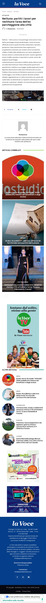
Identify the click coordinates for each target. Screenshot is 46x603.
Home (4, 11)
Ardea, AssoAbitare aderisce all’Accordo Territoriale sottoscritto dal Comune (23, 242)
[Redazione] (4, 28)
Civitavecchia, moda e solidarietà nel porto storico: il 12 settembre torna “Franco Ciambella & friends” (23, 287)
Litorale (19, 436)
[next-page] (7, 296)
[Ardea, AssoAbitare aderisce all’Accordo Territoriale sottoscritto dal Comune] (23, 223)
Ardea (22, 189)
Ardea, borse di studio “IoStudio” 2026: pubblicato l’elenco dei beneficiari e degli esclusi (23, 194)
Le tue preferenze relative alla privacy (24, 597)
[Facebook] (17, 577)
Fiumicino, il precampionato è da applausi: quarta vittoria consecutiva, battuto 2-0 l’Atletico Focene (29, 425)
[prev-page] (3, 296)
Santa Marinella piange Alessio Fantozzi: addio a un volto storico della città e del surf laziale (29, 441)
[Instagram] (23, 577)
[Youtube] (29, 577)
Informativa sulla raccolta (13, 600)
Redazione (11, 29)
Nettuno (9, 11)
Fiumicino (19, 420)
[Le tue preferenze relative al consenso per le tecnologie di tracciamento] (42, 599)
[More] (31, 109)
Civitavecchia (22, 282)
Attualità (16, 11)
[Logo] (21, 4)
